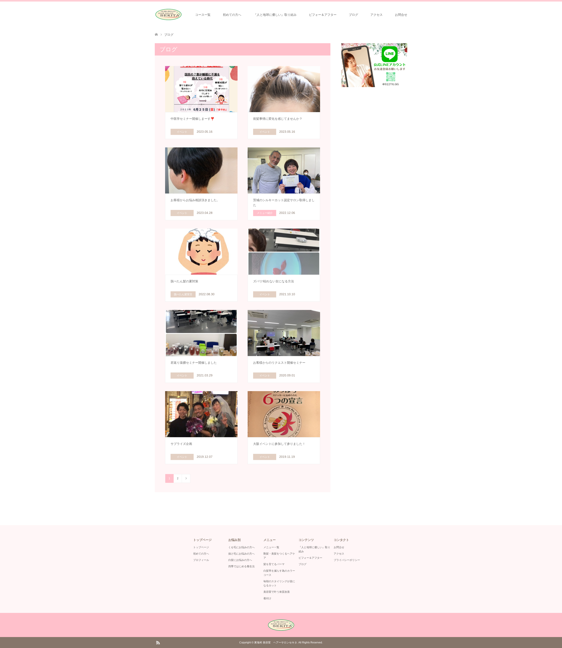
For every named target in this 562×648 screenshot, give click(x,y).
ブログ (353, 14)
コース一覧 (203, 14)
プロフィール (201, 560)
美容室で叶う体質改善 (276, 591)
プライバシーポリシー (347, 560)
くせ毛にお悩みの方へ (241, 547)
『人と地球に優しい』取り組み (275, 14)
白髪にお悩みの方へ (240, 560)
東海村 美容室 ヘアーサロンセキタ (275, 642)
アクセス (376, 14)
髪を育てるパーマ (274, 564)
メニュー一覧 (271, 547)
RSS (157, 642)
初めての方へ (232, 14)
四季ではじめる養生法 (241, 566)
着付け (267, 598)
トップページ (201, 547)
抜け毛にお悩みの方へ (241, 553)
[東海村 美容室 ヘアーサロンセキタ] (168, 14)
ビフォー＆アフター (323, 14)
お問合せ (401, 14)
